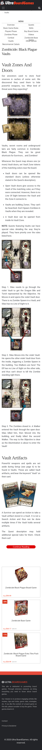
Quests (31, 25)
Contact (5, 721)
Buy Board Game (31, 31)
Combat (11, 38)
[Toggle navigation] (3, 8)
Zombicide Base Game (31, 39)
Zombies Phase (10, 34)
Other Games (31, 41)
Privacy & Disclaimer (9, 726)
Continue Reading (21, 547)
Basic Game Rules (10, 28)
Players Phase (11, 31)
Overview (11, 25)
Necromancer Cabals (10, 44)
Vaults (11, 41)
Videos (31, 34)
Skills (31, 28)
